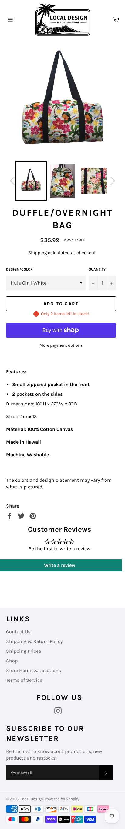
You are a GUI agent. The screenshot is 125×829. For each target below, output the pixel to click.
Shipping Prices (23, 651)
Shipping (37, 252)
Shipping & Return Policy (34, 641)
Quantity (97, 269)
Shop (12, 661)
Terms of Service (24, 680)
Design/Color (19, 269)
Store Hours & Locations (33, 670)
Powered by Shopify (62, 799)
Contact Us (18, 631)
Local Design (31, 799)
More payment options (61, 345)
